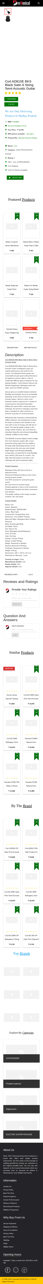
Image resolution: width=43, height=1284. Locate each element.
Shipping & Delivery (10, 1227)
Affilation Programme (11, 1210)
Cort (15, 146)
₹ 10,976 (31, 704)
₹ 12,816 (31, 747)
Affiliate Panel (8, 1247)
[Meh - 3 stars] (19, 594)
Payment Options (9, 1196)
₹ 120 (12, 294)
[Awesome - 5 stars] (26, 594)
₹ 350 (12, 251)
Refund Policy (30, 348)
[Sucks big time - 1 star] (13, 594)
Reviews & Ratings (13, 574)
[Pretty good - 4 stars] (23, 594)
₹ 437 (31, 251)
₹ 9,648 (31, 857)
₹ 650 (12, 338)
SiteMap (6, 1240)
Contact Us (7, 1186)
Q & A (31, 574)
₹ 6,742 (12, 944)
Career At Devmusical (11, 1200)
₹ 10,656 (12, 857)
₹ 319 (31, 294)
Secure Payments (9, 1223)
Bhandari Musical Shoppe (28, 138)
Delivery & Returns (10, 1203)
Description (12, 348)
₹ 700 (31, 338)
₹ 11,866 (12, 791)
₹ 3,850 (12, 704)
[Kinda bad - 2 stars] (16, 594)
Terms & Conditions (10, 1230)
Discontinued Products (11, 1206)
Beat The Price (8, 1193)
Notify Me (15, 178)
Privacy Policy (8, 1190)
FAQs (5, 1243)
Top (21, 953)
